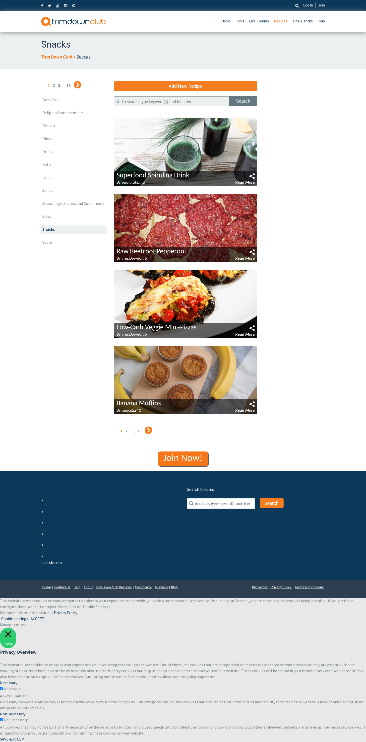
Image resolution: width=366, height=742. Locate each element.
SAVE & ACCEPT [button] (13, 739)
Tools (240, 20)
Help (321, 20)
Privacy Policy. (66, 612)
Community (143, 587)
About (88, 587)
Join (321, 5)
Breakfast (50, 99)
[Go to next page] (77, 84)
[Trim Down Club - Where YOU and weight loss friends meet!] (73, 20)
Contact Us (62, 587)
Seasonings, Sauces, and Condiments (73, 203)
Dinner (48, 138)
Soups (47, 242)
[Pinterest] (74, 5)
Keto (46, 164)
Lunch (47, 177)
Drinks (47, 151)
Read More (245, 182)
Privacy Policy (281, 587)
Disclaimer (260, 587)
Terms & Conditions (309, 587)
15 (68, 85)
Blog (174, 587)
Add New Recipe (185, 86)
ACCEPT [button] (38, 618)
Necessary (12, 688)
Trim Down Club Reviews (114, 587)
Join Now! (183, 458)
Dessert (49, 125)
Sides (46, 216)
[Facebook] (43, 5)
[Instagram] (66, 5)
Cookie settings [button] (14, 618)
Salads (47, 190)
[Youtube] (58, 5)
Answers (161, 587)
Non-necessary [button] (12, 713)
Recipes (281, 20)
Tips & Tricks (303, 20)
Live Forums (259, 20)
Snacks (48, 229)
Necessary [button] (8, 682)
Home (226, 20)
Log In (308, 5)
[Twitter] (50, 5)
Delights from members (63, 112)
